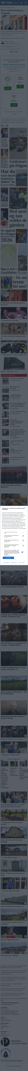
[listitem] (14, 533)
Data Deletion (6, 562)
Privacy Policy (22, 562)
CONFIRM (8, 557)
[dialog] (14, 535)
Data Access (14, 562)
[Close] (25, 508)
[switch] (23, 536)
